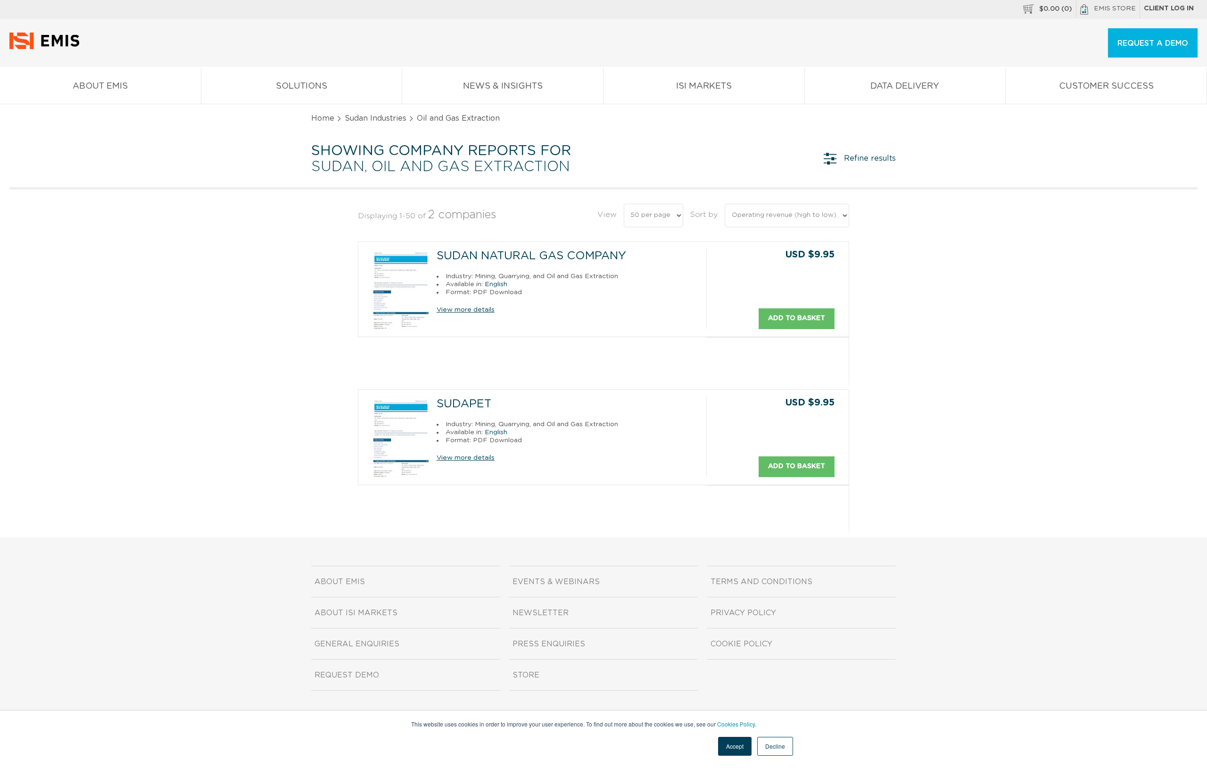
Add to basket (796, 318)
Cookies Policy (736, 724)
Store (526, 675)
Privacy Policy (743, 613)
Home (322, 118)
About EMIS (100, 86)
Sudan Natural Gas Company (531, 256)
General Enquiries (356, 644)
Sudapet (464, 404)
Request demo (346, 675)
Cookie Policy (741, 644)
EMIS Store (1115, 8)
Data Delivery (904, 86)
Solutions (301, 86)
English (496, 284)
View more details (466, 309)
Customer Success (1106, 86)
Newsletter (541, 613)
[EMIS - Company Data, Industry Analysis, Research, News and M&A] (46, 47)
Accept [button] (735, 746)
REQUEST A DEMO (1152, 43)
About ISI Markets (355, 613)
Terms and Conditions (761, 582)
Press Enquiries (549, 644)
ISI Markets (704, 86)
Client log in (1169, 8)
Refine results (870, 158)
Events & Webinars (556, 582)
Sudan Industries (375, 118)
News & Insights (503, 86)
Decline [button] (775, 746)
